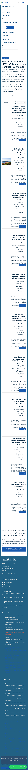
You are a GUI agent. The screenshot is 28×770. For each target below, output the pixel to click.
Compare (8, 768)
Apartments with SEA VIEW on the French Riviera (14, 683)
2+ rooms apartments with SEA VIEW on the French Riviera (14, 689)
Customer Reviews (8, 32)
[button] (14, 549)
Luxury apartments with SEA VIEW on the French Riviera (15, 686)
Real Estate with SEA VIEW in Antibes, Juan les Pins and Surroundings (15, 643)
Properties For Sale (8, 6)
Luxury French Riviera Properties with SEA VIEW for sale (15, 706)
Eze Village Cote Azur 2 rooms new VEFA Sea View (19, 401)
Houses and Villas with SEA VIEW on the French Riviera (15, 703)
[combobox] (21, 102)
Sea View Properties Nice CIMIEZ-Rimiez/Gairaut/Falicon (12, 620)
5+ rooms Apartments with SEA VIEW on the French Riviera (14, 699)
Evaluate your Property (10, 22)
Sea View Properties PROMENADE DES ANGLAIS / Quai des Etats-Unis (15, 626)
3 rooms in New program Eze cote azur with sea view (18, 484)
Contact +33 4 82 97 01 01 (10, 42)
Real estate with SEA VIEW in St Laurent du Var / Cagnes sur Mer (14, 630)
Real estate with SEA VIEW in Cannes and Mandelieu (13, 636)
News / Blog (5, 35)
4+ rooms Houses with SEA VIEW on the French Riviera (15, 713)
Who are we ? (6, 39)
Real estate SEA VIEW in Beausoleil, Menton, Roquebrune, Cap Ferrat (13, 640)
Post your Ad (10, 28)
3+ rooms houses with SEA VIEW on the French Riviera (15, 709)
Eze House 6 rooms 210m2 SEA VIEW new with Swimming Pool (19, 276)
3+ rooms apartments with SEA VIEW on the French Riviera (14, 693)
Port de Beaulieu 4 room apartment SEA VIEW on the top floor (19, 237)
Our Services (6, 15)
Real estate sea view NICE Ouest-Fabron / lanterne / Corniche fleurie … (14, 623)
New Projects (6, 12)
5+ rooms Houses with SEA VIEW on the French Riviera (15, 716)
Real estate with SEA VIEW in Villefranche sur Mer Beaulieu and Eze (14, 633)
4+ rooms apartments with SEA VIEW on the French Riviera (14, 696)
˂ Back (5, 58)
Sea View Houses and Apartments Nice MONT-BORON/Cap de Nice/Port (14, 616)
